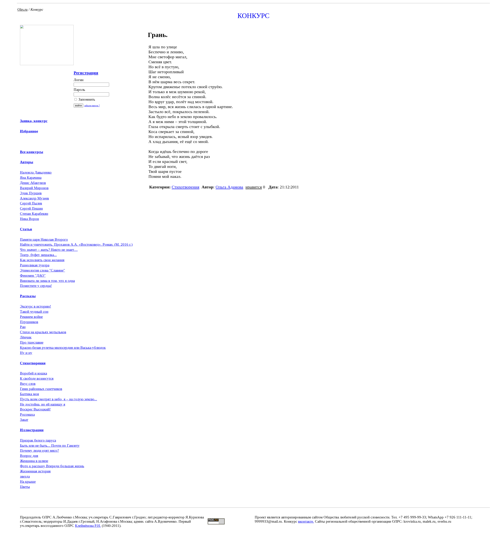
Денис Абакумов (33, 183)
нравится (254, 187)
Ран (23, 327)
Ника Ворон (29, 219)
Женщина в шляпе (34, 461)
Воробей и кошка (33, 373)
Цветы (25, 487)
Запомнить (86, 99)
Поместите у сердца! (36, 286)
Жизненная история (35, 471)
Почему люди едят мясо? (39, 450)
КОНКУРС (253, 16)
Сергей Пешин (31, 208)
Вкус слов (27, 384)
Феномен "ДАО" (33, 275)
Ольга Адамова (229, 187)
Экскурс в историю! (35, 306)
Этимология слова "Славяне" (42, 270)
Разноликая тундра (34, 265)
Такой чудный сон (34, 312)
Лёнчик (25, 337)
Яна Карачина (30, 178)
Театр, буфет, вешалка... (38, 255)
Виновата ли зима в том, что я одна (47, 281)
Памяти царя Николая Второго (44, 239)
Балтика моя (29, 394)
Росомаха (27, 414)
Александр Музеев (34, 198)
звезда (25, 476)
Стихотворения (185, 187)
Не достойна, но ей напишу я (42, 404)
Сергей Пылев (31, 203)
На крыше (28, 482)
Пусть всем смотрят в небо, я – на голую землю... (58, 399)
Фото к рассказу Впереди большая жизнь (52, 466)
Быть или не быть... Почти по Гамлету (50, 445)
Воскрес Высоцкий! (35, 409)
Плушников (29, 322)
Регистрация (86, 72)
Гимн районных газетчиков (41, 389)
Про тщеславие (31, 342)
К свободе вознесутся (37, 378)
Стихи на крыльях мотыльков (43, 332)
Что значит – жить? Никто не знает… (49, 250)
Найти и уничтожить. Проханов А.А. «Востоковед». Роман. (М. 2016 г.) (76, 244)
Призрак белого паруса (38, 440)
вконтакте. (306, 521)
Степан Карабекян (34, 214)
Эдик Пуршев (31, 193)
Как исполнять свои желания (42, 260)
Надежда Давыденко (36, 172)
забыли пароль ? (92, 105)
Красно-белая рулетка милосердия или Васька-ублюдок (63, 348)
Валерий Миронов (34, 188)
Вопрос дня (29, 456)
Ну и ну (26, 353)
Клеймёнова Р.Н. (88, 526)
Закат (24, 420)
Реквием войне (31, 317)
